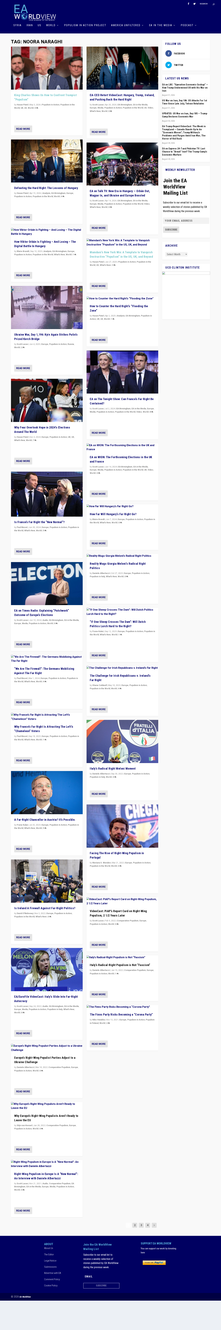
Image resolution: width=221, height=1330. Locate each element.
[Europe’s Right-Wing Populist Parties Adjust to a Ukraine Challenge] (47, 1048)
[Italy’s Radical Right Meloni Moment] (122, 741)
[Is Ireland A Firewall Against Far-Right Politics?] (47, 881)
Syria (17, 25)
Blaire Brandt (23, 251)
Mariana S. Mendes (101, 862)
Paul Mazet (22, 527)
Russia (71, 344)
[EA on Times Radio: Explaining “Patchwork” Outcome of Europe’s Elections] (47, 583)
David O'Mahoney (25, 913)
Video (150, 107)
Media (25, 623)
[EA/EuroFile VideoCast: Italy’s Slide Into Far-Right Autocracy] (47, 969)
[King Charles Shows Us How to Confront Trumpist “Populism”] (47, 68)
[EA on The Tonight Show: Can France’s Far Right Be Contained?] (122, 372)
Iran (29, 25)
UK (22, 108)
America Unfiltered (125, 25)
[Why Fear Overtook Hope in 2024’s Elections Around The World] (47, 400)
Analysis (46, 193)
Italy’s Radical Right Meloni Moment (113, 768)
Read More (23, 129)
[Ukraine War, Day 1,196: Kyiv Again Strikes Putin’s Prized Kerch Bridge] (47, 307)
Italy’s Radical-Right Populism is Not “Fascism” (120, 965)
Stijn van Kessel (24, 1125)
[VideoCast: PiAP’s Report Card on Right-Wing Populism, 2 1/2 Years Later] (122, 901)
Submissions (50, 1266)
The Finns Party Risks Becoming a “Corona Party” (121, 1014)
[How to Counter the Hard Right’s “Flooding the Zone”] (122, 299)
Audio (45, 620)
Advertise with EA (52, 1273)
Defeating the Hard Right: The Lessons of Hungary (46, 188)
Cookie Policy (50, 1285)
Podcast (187, 25)
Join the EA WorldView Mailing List (175, 186)
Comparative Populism (59, 1067)
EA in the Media (160, 25)
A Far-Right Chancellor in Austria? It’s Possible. (45, 819)
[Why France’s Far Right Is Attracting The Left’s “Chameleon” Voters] (47, 717)
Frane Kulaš (22, 824)
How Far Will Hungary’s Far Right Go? (113, 514)
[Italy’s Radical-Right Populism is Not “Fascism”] (122, 957)
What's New (59, 254)
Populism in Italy (54, 1009)
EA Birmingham (58, 193)
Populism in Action (50, 104)
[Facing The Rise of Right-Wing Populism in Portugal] (122, 826)
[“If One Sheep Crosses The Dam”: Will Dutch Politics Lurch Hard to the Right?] (122, 612)
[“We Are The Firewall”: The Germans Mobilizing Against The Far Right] (47, 659)
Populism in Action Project (85, 25)
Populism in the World (43, 196)
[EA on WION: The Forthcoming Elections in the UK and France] (122, 447)
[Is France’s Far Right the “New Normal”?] (47, 494)
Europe (69, 193)
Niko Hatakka (98, 1019)
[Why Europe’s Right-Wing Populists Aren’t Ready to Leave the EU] (47, 1106)
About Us (48, 1248)
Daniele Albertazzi (25, 1067)
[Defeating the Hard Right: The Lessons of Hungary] (47, 161)
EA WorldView (25, 1297)
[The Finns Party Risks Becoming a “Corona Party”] (122, 1007)
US (39, 25)
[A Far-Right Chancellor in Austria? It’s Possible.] (47, 792)
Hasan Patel (22, 104)
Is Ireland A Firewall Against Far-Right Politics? (44, 908)
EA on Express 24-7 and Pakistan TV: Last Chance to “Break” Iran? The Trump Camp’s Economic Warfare (184, 151)
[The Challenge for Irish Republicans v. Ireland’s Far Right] (122, 668)
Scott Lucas (22, 344)
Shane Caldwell (99, 685)
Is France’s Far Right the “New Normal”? (39, 522)
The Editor (49, 1254)
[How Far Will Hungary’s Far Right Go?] (122, 506)
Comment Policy (52, 1279)
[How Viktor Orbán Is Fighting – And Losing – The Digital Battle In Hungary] (47, 232)
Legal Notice (50, 1260)
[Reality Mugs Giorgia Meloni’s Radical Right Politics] (122, 556)
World (50, 25)
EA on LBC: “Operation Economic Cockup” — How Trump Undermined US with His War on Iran (185, 87)
